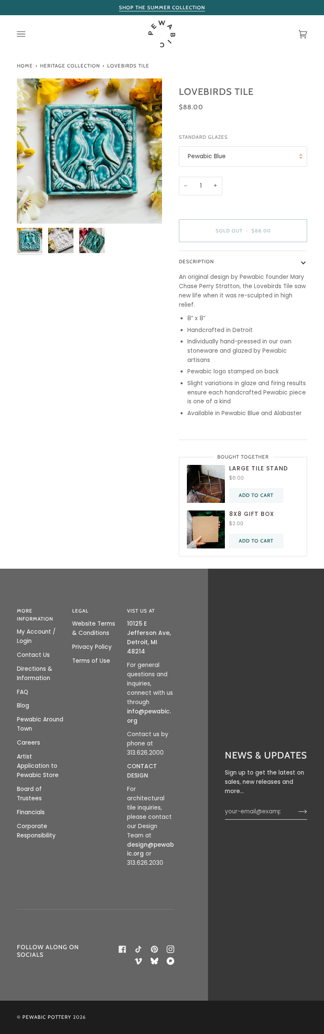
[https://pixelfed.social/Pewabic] (170, 961)
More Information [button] (35, 615)
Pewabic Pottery (46, 1017)
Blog (23, 706)
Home (25, 66)
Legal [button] (80, 611)
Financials (31, 812)
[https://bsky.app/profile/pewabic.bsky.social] (154, 961)
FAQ (22, 692)
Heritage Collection (70, 66)
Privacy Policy (92, 647)
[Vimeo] (138, 961)
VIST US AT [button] (141, 611)
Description (196, 262)
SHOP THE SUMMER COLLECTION (162, 8)
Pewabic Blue (207, 156)
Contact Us (33, 655)
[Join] (296, 811)
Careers (28, 743)
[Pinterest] (154, 949)
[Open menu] (29, 34)
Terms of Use (91, 661)
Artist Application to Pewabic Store (38, 766)
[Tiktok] (138, 949)
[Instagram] (170, 949)
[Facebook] (122, 949)
